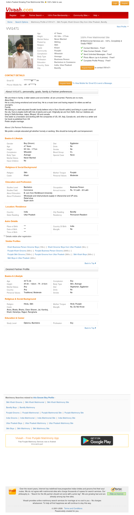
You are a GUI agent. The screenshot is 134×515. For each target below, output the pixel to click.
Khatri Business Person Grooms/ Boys (23, 247)
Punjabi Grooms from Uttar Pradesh (50, 254)
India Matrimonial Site (46, 418)
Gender (10, 143)
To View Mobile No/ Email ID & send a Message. (92, 83)
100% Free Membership (58, 15)
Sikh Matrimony (23, 428)
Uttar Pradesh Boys (14, 423)
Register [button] (125, 3)
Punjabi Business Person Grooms (49, 250)
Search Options (21, 22)
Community (42, 50)
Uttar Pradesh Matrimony (35, 423)
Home (9, 22)
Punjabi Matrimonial (30, 412)
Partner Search (35, 15)
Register (13, 15)
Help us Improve (116, 493)
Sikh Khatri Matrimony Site (58, 402)
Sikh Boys (10, 428)
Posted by (41, 42)
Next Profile (121, 26)
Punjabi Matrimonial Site (52, 412)
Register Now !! (87, 68)
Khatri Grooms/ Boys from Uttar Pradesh (64, 247)
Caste (39, 47)
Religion (40, 45)
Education (41, 62)
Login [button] (115, 3)
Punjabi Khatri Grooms (16, 250)
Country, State (43, 65)
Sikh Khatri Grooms (14, 402)
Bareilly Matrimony (27, 407)
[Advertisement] (115, 129)
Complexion (42, 53)
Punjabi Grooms (12, 412)
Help (95, 15)
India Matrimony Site (66, 418)
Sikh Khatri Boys (80, 254)
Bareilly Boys (11, 407)
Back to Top (90, 263)
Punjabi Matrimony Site (74, 412)
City (38, 68)
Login (23, 15)
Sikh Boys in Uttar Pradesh (18, 258)
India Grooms (11, 418)
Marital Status (43, 39)
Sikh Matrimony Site (41, 428)
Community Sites (81, 15)
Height (40, 36)
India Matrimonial (27, 418)
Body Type (41, 56)
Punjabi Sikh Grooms (16, 254)
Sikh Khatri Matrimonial (34, 402)
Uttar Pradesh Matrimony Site (61, 423)
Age (39, 33)
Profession (41, 59)
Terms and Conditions (73, 508)
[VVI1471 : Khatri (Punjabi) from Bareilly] (19, 52)
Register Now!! (65, 83)
